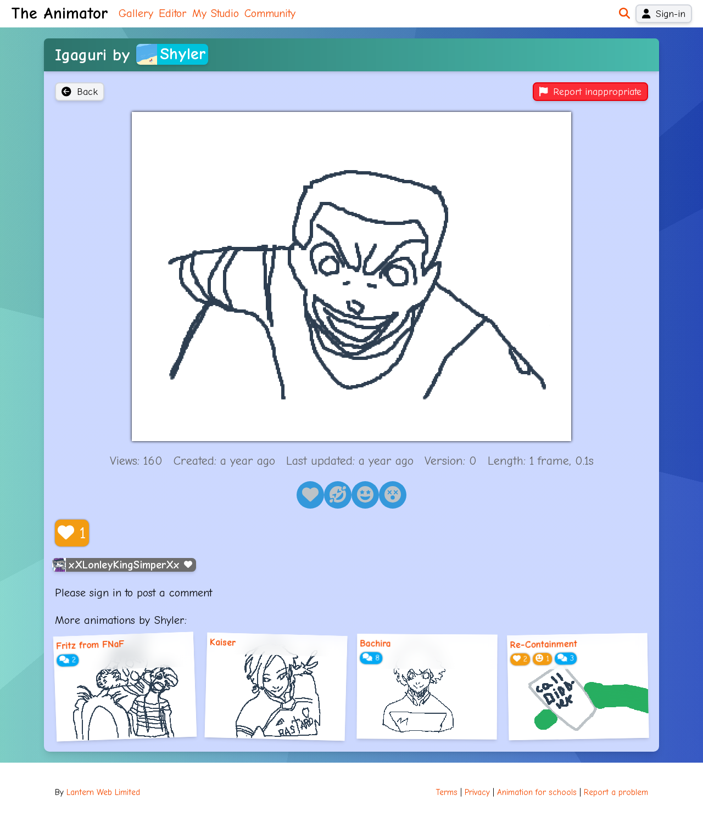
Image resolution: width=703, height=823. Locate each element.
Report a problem (616, 792)
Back (87, 91)
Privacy (477, 792)
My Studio (215, 13)
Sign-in (670, 13)
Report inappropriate (597, 91)
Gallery (136, 13)
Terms (446, 792)
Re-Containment (543, 645)
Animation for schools (537, 792)
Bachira (375, 643)
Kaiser (223, 642)
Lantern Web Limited (103, 792)
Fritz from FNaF (90, 644)
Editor (173, 13)
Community (269, 13)
